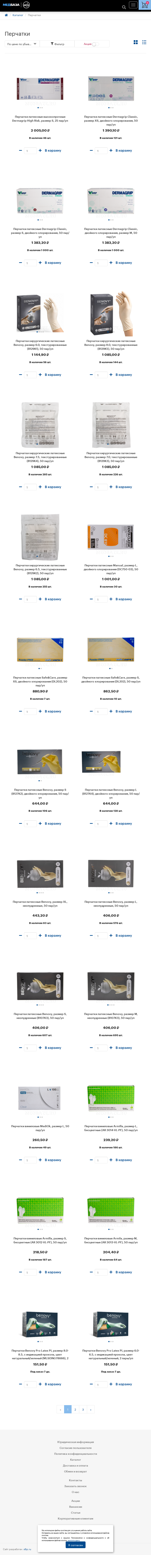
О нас (75, 1492)
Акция (88, 44)
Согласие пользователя (75, 1448)
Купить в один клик (40, 157)
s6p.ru (27, 1549)
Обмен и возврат (75, 1471)
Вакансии (75, 1507)
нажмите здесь (74, 1540)
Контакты (75, 1480)
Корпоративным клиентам (75, 1518)
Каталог (18, 15)
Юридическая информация (75, 1442)
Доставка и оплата (75, 1465)
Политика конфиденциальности (75, 1454)
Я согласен (75, 1545)
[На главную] (75, 5)
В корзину (53, 150)
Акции (75, 1501)
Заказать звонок (75, 1486)
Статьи (75, 1512)
